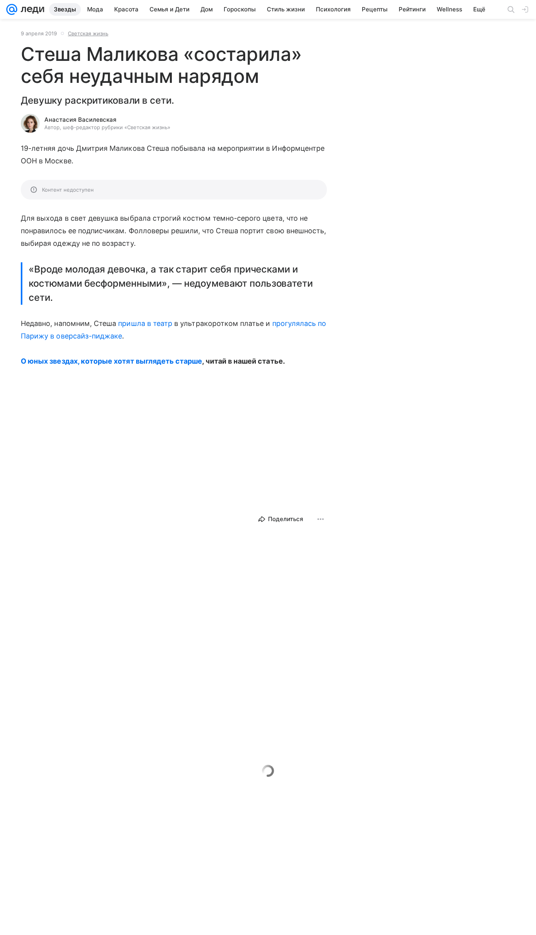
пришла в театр (145, 323)
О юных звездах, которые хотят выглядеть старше (111, 361)
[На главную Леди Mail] (30, 9)
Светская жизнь (88, 33)
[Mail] (11, 9)
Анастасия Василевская (80, 119)
